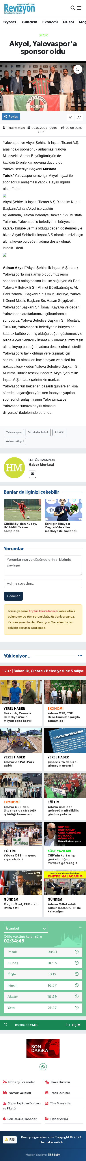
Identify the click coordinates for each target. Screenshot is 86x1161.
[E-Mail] (32, 474)
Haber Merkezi (16, 128)
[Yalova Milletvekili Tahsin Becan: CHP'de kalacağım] (65, 883)
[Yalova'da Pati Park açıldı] (21, 740)
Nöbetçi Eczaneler (21, 1082)
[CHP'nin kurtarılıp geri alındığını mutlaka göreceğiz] (65, 834)
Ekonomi (50, 22)
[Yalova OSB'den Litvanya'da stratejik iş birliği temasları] (21, 785)
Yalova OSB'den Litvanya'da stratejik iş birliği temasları (20, 811)
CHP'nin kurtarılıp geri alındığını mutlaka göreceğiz (62, 859)
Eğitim (54, 802)
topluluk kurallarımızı (44, 611)
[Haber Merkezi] (14, 467)
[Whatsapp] (43, 1066)
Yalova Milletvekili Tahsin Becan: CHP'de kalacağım (64, 908)
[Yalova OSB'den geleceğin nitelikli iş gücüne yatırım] (65, 785)
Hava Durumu (60, 1082)
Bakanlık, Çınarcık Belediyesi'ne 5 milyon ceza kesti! (18, 717)
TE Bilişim (53, 1154)
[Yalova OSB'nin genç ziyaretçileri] (21, 834)
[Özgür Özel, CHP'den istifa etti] (21, 883)
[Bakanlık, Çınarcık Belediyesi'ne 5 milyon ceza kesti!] (21, 692)
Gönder (13, 596)
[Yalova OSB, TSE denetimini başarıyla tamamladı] (65, 692)
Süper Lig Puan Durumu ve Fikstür (22, 1106)
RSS (12, 1139)
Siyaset (10, 22)
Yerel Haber (14, 708)
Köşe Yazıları (59, 851)
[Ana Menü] (79, 8)
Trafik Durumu (60, 1093)
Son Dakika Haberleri (22, 1119)
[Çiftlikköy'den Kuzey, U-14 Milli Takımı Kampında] (22, 510)
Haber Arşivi (59, 1119)
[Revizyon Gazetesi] (19, 8)
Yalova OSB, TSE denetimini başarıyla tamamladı (64, 717)
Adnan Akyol (15, 441)
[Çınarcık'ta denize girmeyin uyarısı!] (65, 740)
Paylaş (13, 116)
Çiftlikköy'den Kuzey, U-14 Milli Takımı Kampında (20, 527)
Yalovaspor (14, 432)
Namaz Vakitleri (20, 1093)
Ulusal (68, 22)
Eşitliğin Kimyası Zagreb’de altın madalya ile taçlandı (61, 527)
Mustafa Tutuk (38, 432)
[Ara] (73, 8)
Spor (43, 35)
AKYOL (59, 432)
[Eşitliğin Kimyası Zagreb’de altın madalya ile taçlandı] (63, 510)
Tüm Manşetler (61, 1103)
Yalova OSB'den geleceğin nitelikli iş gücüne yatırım (63, 811)
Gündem (29, 22)
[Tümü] (80, 656)
